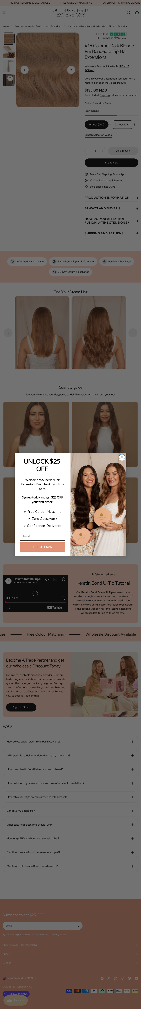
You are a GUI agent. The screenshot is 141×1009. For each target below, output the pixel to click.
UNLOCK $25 (42, 547)
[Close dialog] (122, 457)
